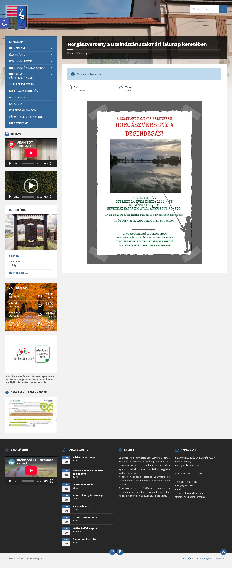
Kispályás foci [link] (81, 506)
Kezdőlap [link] (188, 558)
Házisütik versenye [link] (84, 457)
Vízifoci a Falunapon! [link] (85, 528)
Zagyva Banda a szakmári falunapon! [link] (88, 472)
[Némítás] (46, 163)
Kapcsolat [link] (221, 558)
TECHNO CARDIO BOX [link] (85, 517)
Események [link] (83, 53)
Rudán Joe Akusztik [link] (84, 539)
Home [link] (70, 53)
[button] (31, 186)
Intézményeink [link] (205, 558)
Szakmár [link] (15, 255)
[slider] (28, 197)
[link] (4, 23)
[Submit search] (223, 9)
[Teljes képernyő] (52, 163)
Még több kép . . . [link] (18, 272)
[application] (31, 152)
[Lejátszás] (10, 163)
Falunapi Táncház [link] (83, 484)
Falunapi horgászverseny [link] (88, 495)
